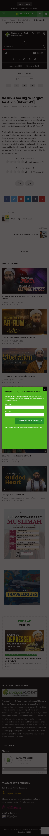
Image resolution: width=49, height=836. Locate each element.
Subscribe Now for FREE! (30, 421)
